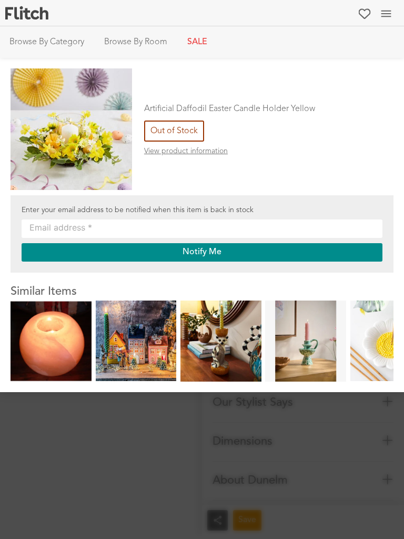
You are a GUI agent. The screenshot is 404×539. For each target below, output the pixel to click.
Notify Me (202, 252)
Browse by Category (46, 42)
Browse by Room (135, 42)
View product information (186, 151)
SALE (197, 42)
